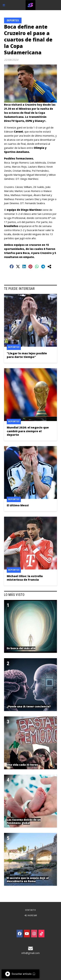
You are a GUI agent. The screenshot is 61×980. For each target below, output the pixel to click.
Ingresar (32, 915)
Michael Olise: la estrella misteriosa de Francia (25, 577)
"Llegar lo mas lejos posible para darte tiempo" (27, 355)
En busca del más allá (21, 648)
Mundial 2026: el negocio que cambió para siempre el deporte (28, 431)
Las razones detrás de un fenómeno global (24, 821)
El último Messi (18, 505)
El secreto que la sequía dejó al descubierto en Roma (28, 879)
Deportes (13, 20)
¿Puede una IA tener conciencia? (29, 706)
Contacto (30, 910)
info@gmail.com (31, 953)
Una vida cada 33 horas (22, 764)
